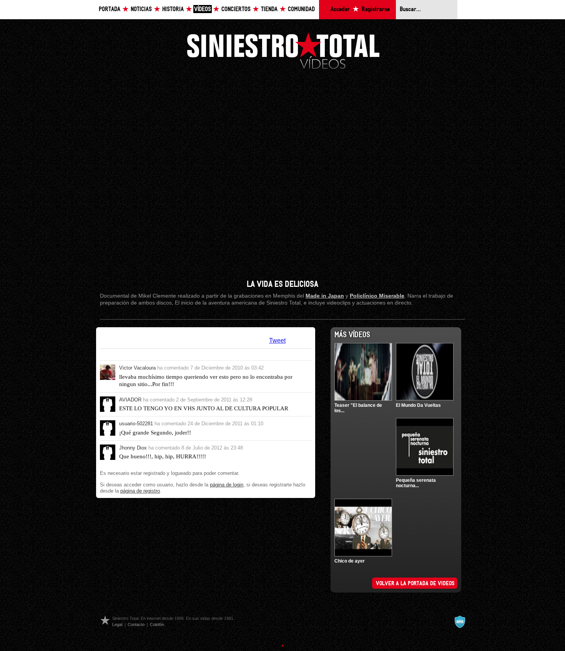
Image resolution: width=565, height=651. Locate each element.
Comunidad (301, 9)
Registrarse (376, 9)
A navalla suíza (459, 622)
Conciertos (236, 9)
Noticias (141, 9)
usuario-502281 (136, 423)
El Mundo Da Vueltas (418, 405)
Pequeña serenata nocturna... (416, 483)
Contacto (136, 624)
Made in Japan (325, 296)
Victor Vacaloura (137, 368)
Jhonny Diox (133, 448)
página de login (226, 485)
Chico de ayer (349, 561)
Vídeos (202, 9)
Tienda (269, 9)
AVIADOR (130, 400)
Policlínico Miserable (377, 296)
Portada (109, 9)
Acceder (340, 9)
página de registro (140, 491)
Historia (173, 9)
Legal (117, 624)
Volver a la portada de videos (415, 583)
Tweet (277, 340)
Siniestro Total (283, 50)
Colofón (157, 624)
